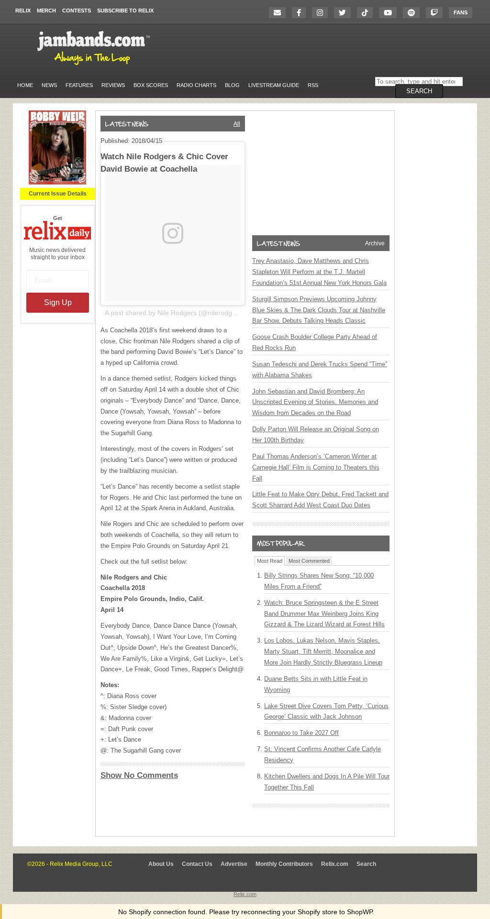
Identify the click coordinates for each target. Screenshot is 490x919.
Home (25, 85)
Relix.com (334, 864)
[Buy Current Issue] (57, 183)
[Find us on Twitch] (437, 12)
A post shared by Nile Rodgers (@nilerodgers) (174, 313)
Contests (76, 10)
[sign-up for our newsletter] (280, 12)
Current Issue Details (58, 193)
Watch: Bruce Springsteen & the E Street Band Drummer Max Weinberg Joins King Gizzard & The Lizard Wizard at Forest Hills (324, 613)
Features (79, 85)
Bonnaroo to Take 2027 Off (301, 732)
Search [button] (419, 91)
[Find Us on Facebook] (301, 12)
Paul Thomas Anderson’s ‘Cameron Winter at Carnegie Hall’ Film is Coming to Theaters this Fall (315, 467)
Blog (232, 85)
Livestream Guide (273, 85)
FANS (461, 12)
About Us (161, 864)
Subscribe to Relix (125, 10)
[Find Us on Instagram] (322, 12)
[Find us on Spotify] (414, 12)
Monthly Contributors (284, 864)
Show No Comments (139, 775)
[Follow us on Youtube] (390, 12)
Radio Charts (196, 85)
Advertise (234, 864)
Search (366, 864)
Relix (23, 10)
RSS (313, 85)
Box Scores (151, 85)
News (49, 85)
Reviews (113, 85)
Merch (46, 10)
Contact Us (197, 864)
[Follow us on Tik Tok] (367, 12)
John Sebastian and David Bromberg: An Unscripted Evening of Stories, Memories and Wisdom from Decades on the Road (315, 402)
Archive (375, 243)
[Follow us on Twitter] (345, 12)
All (237, 123)
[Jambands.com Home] (95, 65)
